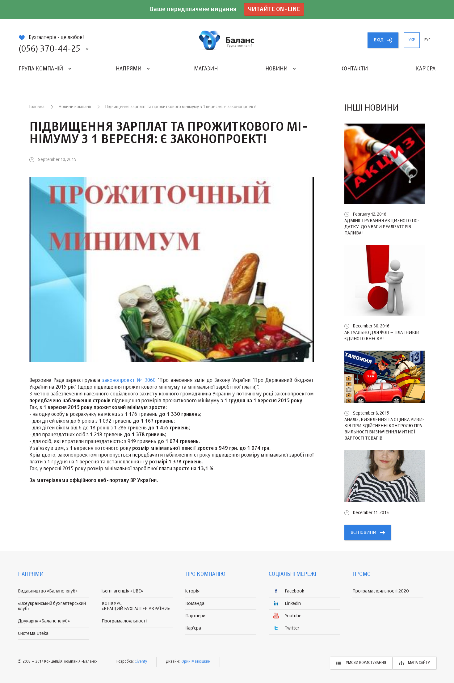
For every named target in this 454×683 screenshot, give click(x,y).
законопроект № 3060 (129, 380)
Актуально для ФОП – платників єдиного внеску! (381, 335)
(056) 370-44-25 (49, 49)
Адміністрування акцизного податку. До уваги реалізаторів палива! (381, 226)
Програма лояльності (124, 621)
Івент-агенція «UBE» (122, 591)
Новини (276, 69)
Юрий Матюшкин (195, 662)
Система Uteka (33, 633)
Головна (36, 107)
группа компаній (227, 40)
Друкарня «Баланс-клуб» (44, 621)
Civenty (141, 662)
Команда (194, 603)
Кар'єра (425, 69)
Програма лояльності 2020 (380, 591)
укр (412, 40)
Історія (192, 591)
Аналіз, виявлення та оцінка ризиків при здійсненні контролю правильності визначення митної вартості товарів (384, 429)
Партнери (195, 615)
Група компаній (41, 69)
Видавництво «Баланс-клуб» (48, 591)
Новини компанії (75, 107)
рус (427, 40)
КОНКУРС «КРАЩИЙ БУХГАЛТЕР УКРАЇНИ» (136, 606)
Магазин (206, 69)
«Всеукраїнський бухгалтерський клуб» (52, 606)
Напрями (128, 69)
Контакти (354, 69)
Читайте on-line (274, 9)
